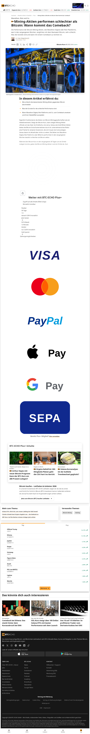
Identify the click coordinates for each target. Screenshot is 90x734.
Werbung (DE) (51, 673)
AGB (41, 708)
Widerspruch (46, 703)
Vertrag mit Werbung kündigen (52, 700)
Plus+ (34, 15)
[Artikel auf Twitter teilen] (21, 44)
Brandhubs (28, 682)
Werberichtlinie (7, 688)
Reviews (27, 673)
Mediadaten (6, 671)
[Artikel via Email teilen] (33, 44)
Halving (77, 512)
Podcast (27, 676)
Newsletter (28, 685)
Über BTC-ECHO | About (10, 665)
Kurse (26, 668)
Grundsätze (6, 682)
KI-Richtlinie (6, 693)
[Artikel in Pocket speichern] (30, 44)
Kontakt (49, 668)
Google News (28, 688)
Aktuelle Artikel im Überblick (25, 15)
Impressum (6, 673)
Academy (27, 679)
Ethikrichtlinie (6, 685)
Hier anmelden (54, 436)
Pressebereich (51, 676)
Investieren (28, 671)
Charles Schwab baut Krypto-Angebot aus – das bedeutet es (20, 514)
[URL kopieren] (37, 44)
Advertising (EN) (51, 671)
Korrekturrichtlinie (8, 690)
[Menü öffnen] (88, 5)
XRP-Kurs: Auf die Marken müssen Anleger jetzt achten (18, 517)
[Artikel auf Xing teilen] (27, 44)
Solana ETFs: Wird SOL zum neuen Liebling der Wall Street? (20, 511)
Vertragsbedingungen (13, 700)
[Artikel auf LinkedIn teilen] (24, 44)
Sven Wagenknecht (23, 38)
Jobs (3, 668)
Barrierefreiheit (7, 679)
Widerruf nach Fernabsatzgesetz (74, 700)
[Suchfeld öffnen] (85, 5)
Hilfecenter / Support (53, 665)
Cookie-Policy (36, 700)
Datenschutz (6, 676)
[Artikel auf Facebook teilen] (18, 44)
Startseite (13, 15)
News (26, 665)
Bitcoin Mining (67, 512)
